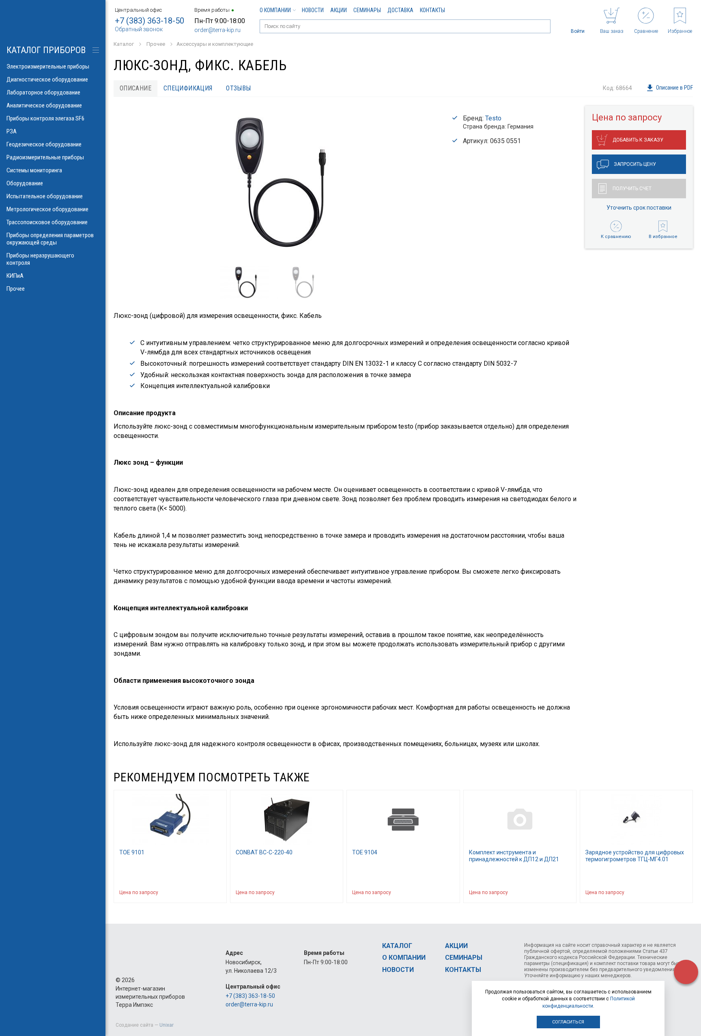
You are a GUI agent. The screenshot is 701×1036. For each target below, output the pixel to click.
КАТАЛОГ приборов (46, 50)
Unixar (166, 1025)
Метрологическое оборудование (47, 209)
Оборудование (24, 183)
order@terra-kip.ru (217, 30)
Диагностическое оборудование (47, 79)
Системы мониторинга (34, 170)
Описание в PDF (674, 87)
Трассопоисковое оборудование (47, 222)
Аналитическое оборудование (44, 105)
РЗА (11, 131)
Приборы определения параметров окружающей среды (50, 239)
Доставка (400, 10)
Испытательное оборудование (44, 196)
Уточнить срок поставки (638, 207)
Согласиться (568, 1022)
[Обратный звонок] (686, 972)
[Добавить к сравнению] (201, 892)
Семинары (367, 10)
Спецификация (188, 88)
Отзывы (238, 88)
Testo (493, 118)
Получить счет (632, 188)
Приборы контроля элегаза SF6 (45, 118)
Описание (135, 88)
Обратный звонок (139, 29)
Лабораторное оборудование (43, 92)
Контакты (432, 10)
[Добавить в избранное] (216, 892)
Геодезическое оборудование (44, 144)
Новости (313, 10)
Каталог (397, 946)
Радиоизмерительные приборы (45, 157)
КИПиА (15, 275)
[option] (274, 183)
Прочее (15, 288)
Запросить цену (635, 164)
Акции (338, 10)
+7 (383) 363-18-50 (149, 21)
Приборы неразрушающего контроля (40, 259)
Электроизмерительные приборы (47, 66)
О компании (275, 10)
